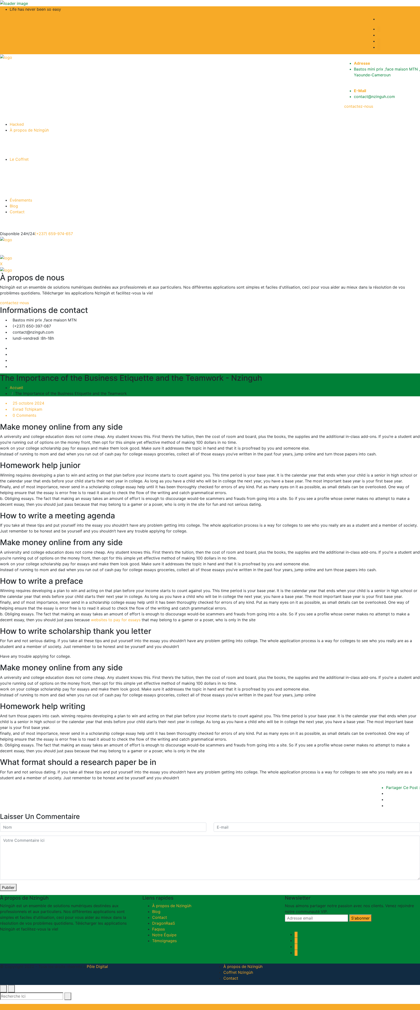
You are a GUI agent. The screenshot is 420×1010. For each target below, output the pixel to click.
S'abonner (360, 918)
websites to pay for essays (115, 619)
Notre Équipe (164, 934)
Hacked (17, 124)
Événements (21, 200)
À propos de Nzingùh (29, 130)
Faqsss (158, 929)
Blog (14, 206)
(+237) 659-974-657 (54, 233)
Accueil (18, 387)
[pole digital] (6, 57)
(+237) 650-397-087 (400, 19)
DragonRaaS (163, 923)
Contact (17, 211)
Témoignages (164, 940)
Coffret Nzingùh (238, 972)
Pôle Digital (97, 966)
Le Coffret (19, 159)
